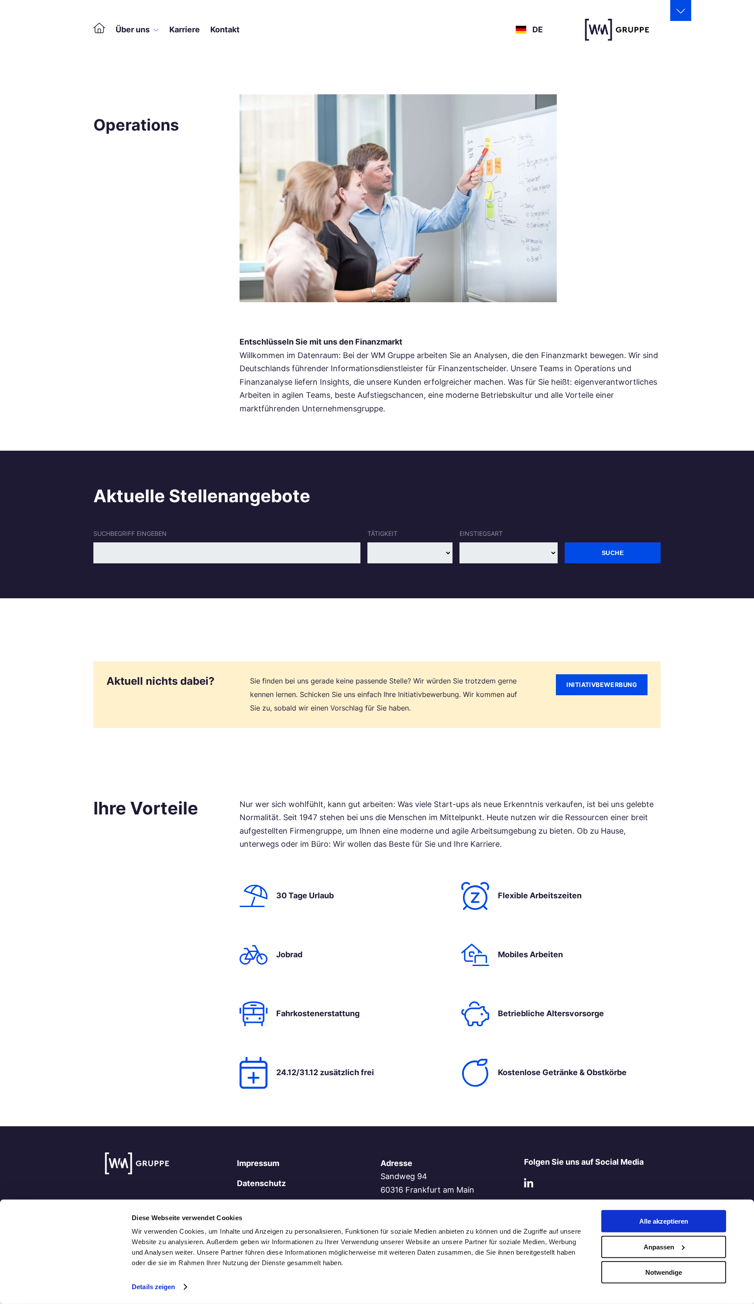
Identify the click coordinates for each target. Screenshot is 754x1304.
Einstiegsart (481, 533)
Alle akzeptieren (663, 1221)
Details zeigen (153, 1286)
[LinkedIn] (528, 1185)
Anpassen (659, 1246)
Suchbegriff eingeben (130, 533)
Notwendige (663, 1272)
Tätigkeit (382, 533)
